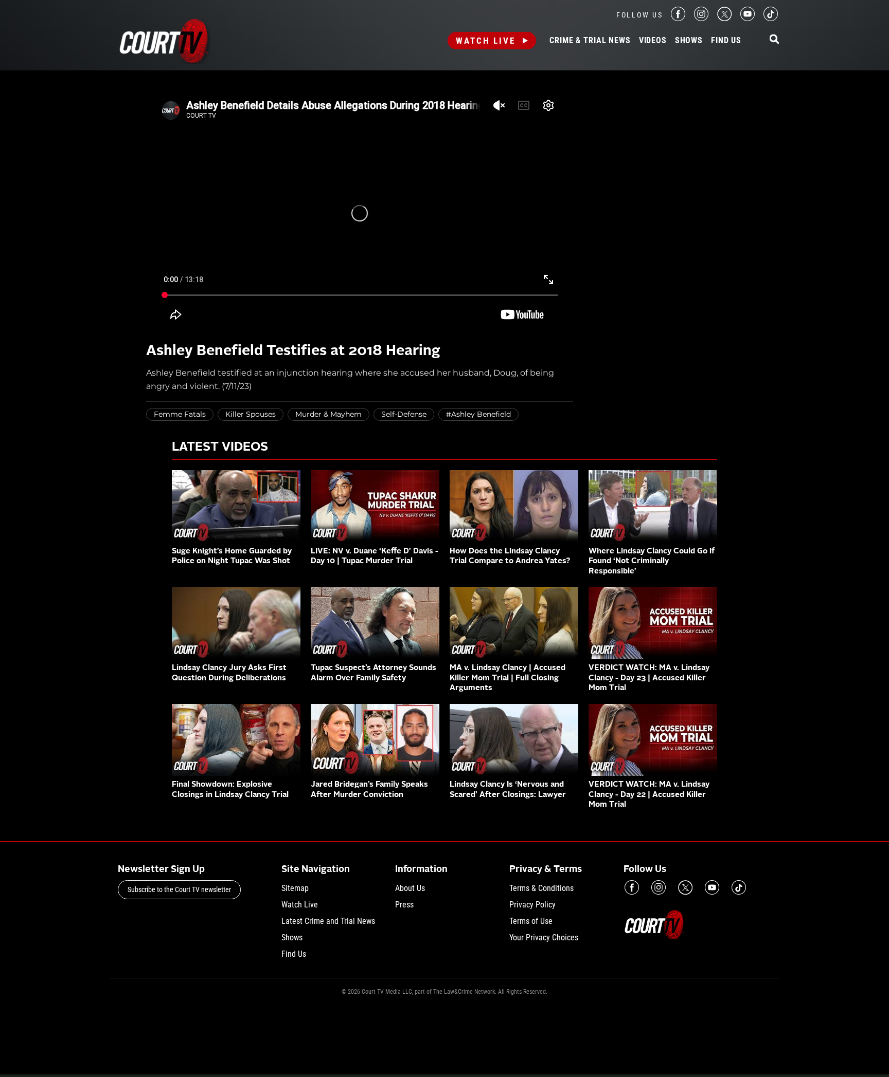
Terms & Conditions (541, 888)
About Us (410, 888)
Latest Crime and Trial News (328, 921)
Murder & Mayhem (328, 414)
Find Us (726, 40)
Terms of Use (531, 921)
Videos (653, 40)
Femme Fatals (180, 414)
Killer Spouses (250, 414)
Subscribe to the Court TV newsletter (179, 889)
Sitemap (295, 888)
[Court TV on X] (724, 18)
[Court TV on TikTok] (770, 18)
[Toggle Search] (774, 39)
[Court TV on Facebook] (678, 18)
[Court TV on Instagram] (701, 18)
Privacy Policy (532, 904)
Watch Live (485, 40)
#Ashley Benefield (478, 414)
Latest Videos (220, 447)
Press (404, 904)
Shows (689, 40)
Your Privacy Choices (543, 937)
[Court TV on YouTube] (747, 18)
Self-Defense (403, 414)
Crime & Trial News (589, 40)
